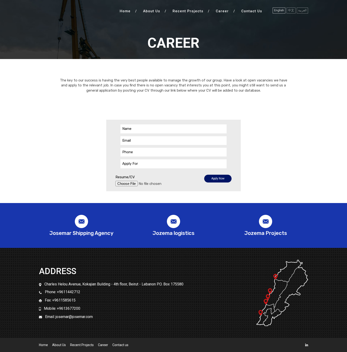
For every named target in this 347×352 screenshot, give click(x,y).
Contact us (251, 11)
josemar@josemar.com (74, 316)
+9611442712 (68, 292)
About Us (151, 11)
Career (222, 11)
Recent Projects (188, 11)
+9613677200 (68, 308)
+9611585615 (64, 300)
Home (125, 11)
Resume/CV (125, 177)
